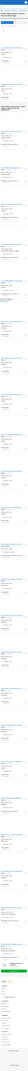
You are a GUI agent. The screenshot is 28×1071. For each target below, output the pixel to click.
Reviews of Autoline (6, 1025)
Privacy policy (5, 1020)
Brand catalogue (5, 1028)
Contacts (4, 993)
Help (3, 991)
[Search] (25, 6)
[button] (26, 2)
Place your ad (14, 971)
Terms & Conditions (6, 1018)
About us (4, 988)
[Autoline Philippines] (9, 2)
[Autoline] (2, 10)
